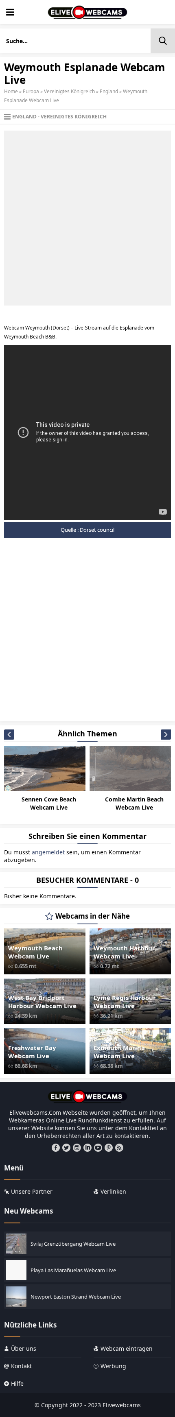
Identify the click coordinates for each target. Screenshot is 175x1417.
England (109, 91)
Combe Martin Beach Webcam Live (134, 803)
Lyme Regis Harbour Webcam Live (125, 1001)
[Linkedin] (87, 1148)
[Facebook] (56, 1148)
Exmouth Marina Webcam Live (119, 1052)
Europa (31, 91)
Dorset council (97, 529)
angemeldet (48, 852)
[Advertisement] (87, 218)
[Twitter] (66, 1148)
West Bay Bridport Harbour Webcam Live (42, 1001)
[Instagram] (77, 1148)
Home (11, 91)
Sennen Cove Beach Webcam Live (49, 803)
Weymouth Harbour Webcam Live (124, 952)
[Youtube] (98, 1148)
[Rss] (119, 1148)
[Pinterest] (109, 1148)
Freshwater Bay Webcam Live (32, 1052)
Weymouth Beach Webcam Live (35, 952)
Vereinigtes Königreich (69, 91)
